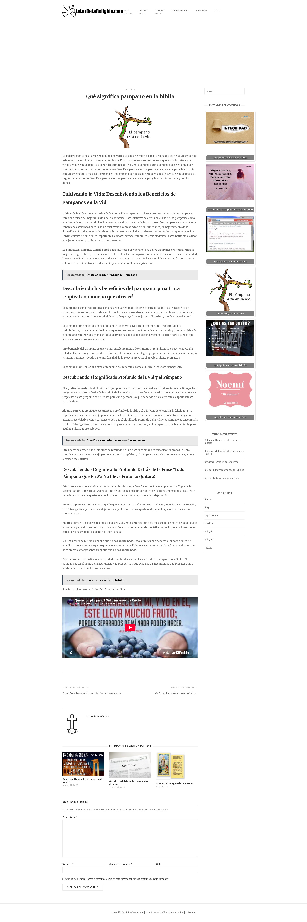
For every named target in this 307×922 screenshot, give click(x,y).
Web (158, 864)
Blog (142, 14)
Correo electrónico (120, 864)
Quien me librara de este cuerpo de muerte (222, 441)
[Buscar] (241, 90)
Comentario (70, 817)
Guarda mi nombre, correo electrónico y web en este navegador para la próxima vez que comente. (116, 879)
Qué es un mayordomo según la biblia (224, 470)
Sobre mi (157, 14)
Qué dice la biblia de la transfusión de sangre (224, 452)
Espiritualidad (180, 10)
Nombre (68, 864)
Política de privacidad (172, 912)
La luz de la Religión (97, 716)
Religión (130, 89)
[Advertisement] (153, 56)
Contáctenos (152, 912)
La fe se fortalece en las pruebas (221, 478)
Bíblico (218, 10)
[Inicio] (93, 16)
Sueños (128, 14)
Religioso (201, 10)
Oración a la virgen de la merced (221, 462)
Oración (208, 523)
